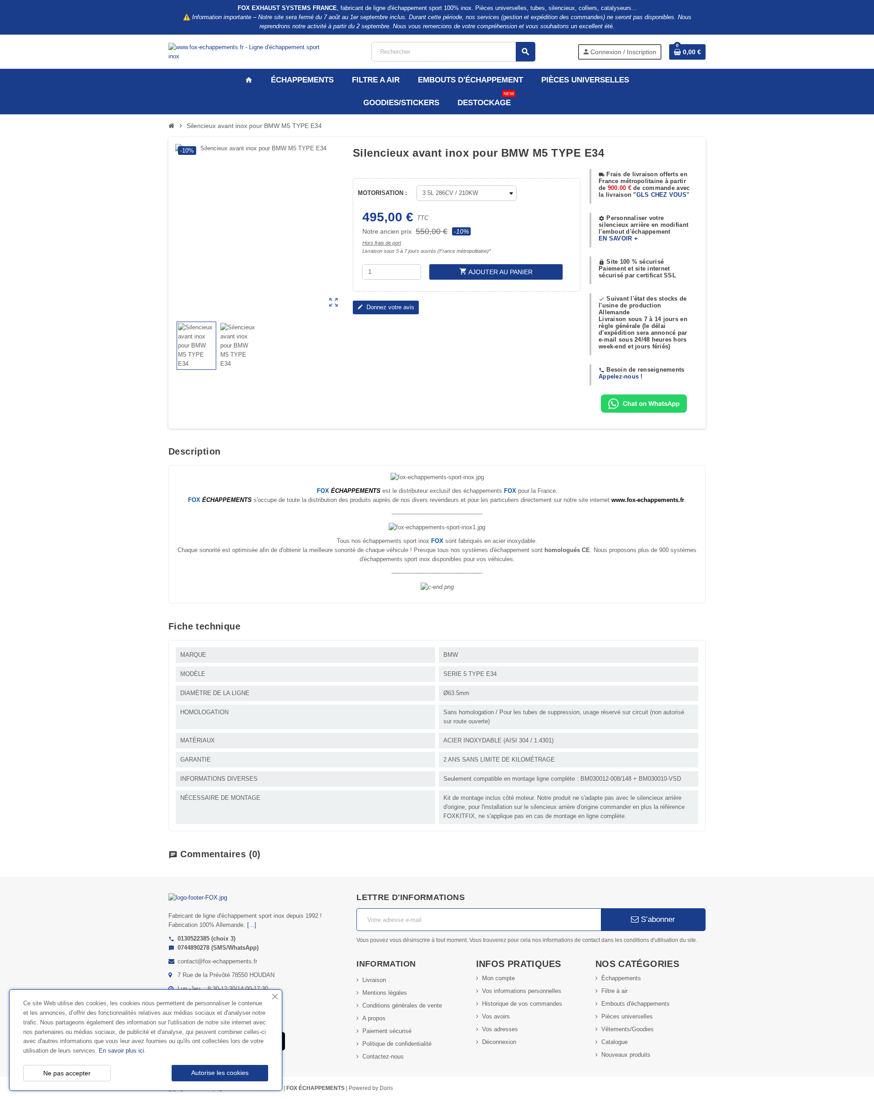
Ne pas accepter (67, 1073)
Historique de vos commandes (522, 1003)
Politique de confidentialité (397, 1043)
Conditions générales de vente (402, 1005)
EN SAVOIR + (618, 238)
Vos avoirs (496, 1016)
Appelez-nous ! (621, 376)
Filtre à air (614, 990)
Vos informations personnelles (521, 990)
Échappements (621, 978)
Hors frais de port (381, 243)
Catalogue (614, 1042)
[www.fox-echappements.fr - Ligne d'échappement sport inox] (249, 51)
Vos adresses (500, 1029)
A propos (374, 1018)
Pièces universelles (627, 1016)
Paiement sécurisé (387, 1031)
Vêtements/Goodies (627, 1029)
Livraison (374, 980)
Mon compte (498, 978)
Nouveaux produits (625, 1054)
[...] (251, 924)
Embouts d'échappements (635, 1003)
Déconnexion (499, 1042)
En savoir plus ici (121, 1050)
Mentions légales (384, 992)
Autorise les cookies (220, 1072)
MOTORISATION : (382, 192)
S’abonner (657, 919)
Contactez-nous (383, 1056)
